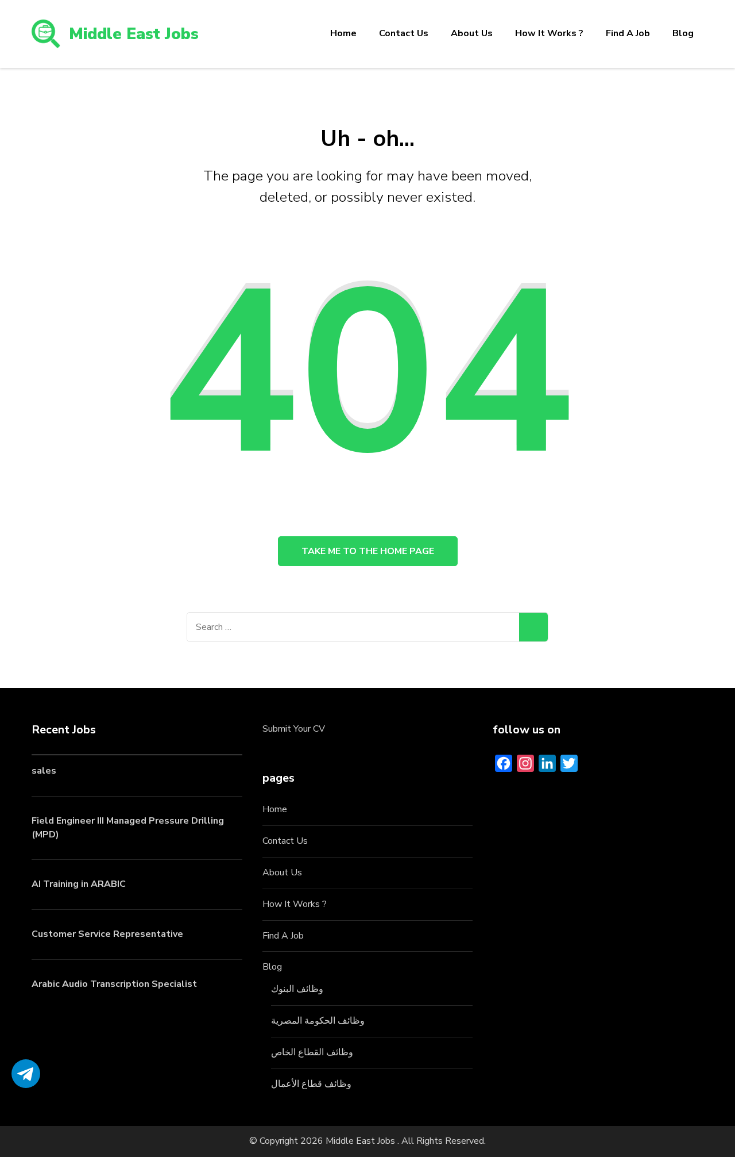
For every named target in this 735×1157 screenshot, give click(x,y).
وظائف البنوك (297, 989)
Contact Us (403, 33)
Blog (683, 33)
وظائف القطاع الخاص (312, 1052)
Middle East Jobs (134, 34)
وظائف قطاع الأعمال (311, 1084)
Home (343, 33)
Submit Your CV (293, 728)
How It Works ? (549, 33)
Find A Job (628, 33)
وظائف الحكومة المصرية (318, 1020)
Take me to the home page (367, 551)
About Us (472, 33)
